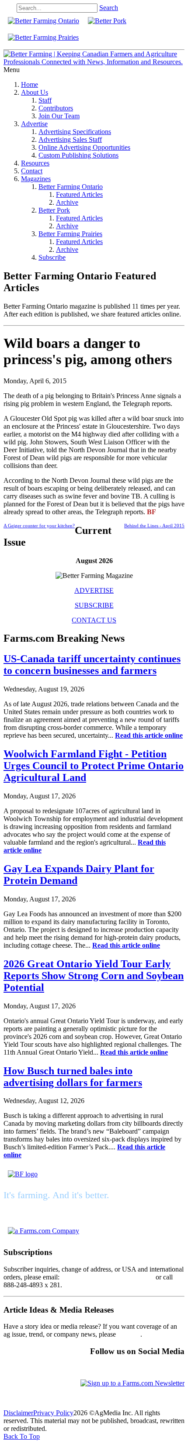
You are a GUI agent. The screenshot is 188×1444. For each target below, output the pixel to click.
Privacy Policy (53, 1412)
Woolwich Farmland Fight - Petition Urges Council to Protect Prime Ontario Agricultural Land (93, 765)
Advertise (34, 123)
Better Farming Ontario (70, 186)
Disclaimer (18, 1412)
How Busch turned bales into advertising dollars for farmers (72, 1076)
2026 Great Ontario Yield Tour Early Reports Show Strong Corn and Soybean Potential (93, 975)
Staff (45, 100)
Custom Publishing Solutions (78, 155)
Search (108, 7)
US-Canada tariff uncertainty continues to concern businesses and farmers (92, 664)
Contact (31, 171)
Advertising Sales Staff (70, 139)
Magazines (36, 178)
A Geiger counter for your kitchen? (39, 525)
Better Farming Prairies (70, 233)
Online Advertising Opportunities (84, 147)
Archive (67, 202)
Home (29, 84)
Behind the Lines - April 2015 (154, 525)
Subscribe (52, 257)
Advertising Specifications (74, 131)
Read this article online (149, 735)
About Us (34, 92)
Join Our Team (59, 116)
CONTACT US (94, 620)
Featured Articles (79, 194)
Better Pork (54, 210)
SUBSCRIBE (94, 605)
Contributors (55, 108)
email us (129, 1334)
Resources (35, 163)
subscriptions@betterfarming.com (107, 1277)
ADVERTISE (94, 590)
